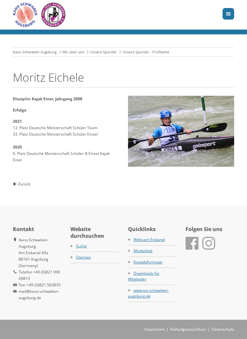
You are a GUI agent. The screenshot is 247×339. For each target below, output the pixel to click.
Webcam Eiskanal (149, 239)
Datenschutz (223, 329)
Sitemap (83, 257)
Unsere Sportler (103, 51)
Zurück (24, 184)
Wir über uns (73, 51)
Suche (81, 246)
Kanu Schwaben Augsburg (35, 51)
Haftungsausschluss (188, 329)
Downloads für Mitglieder (144, 276)
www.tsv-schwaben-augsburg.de (148, 293)
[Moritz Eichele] (181, 131)
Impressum (154, 329)
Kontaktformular (148, 262)
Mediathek (142, 251)
